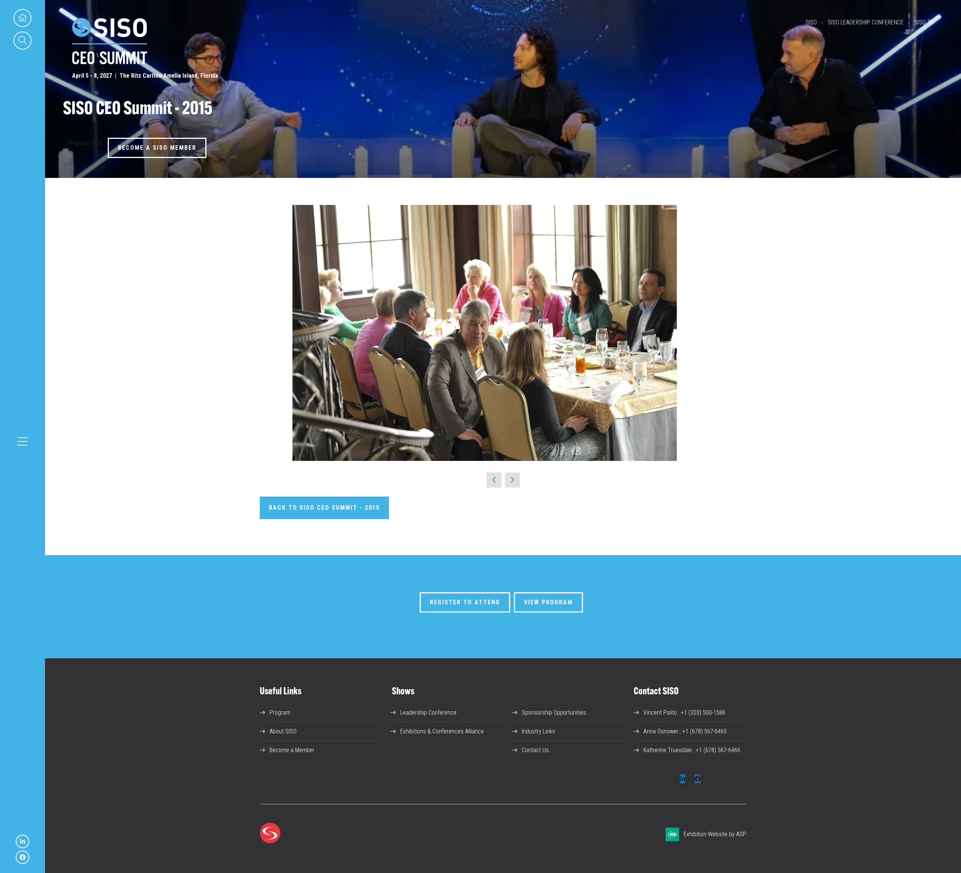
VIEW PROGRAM (548, 602)
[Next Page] (512, 480)
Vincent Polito (660, 712)
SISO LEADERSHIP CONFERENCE (866, 22)
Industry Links (538, 731)
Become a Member (292, 750)
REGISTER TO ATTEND (465, 602)
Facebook (22, 857)
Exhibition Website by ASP (715, 834)
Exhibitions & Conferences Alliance (442, 731)
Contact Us (535, 750)
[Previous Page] (494, 480)
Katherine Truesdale (667, 750)
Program (280, 712)
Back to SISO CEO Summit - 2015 (324, 507)
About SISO (283, 731)
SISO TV (924, 22)
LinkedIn (22, 841)
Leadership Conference (428, 712)
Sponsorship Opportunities (554, 712)
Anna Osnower (660, 731)
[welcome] (109, 62)
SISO (811, 22)
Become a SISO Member (157, 147)
